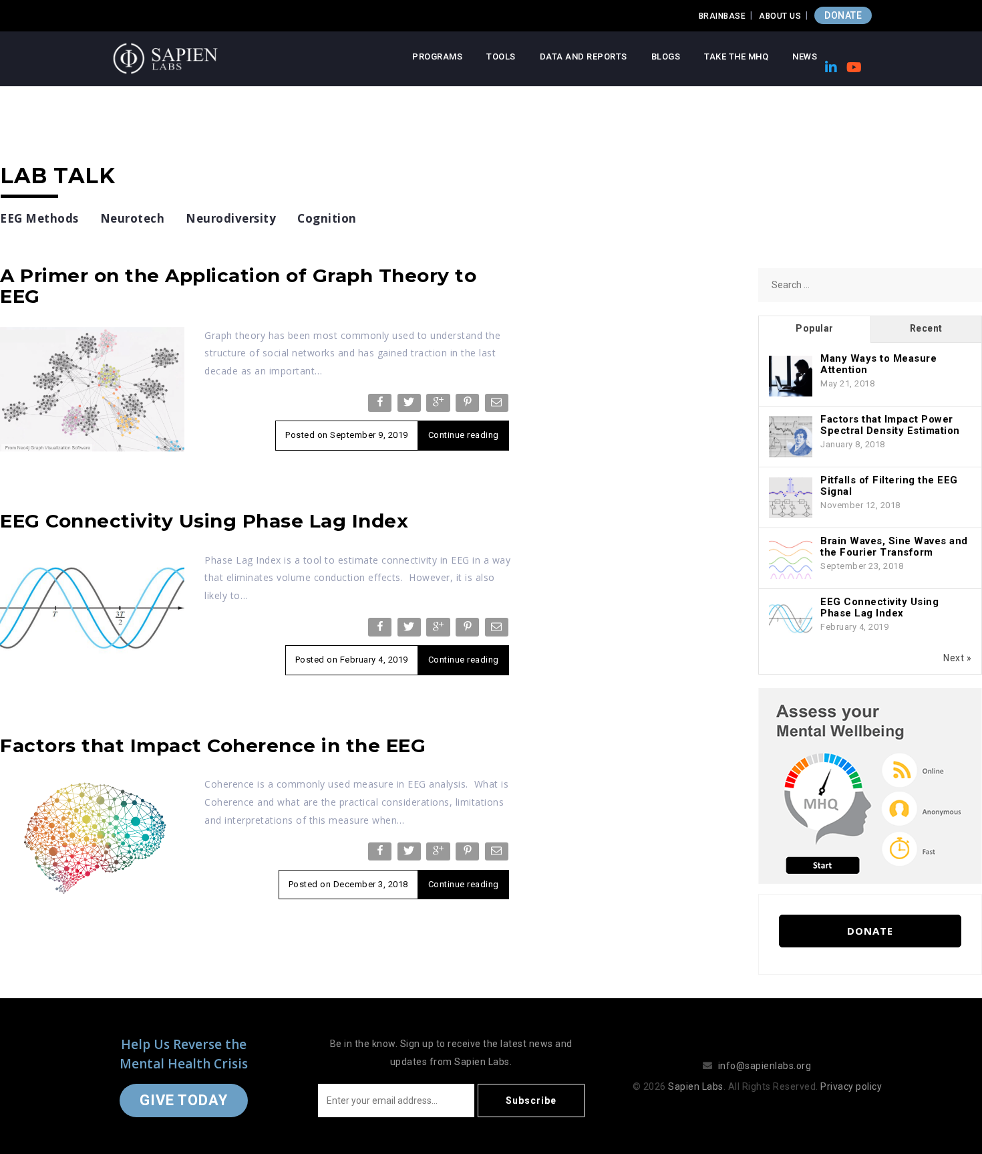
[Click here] (870, 785)
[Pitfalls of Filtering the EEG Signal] (790, 498)
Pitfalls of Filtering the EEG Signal (889, 485)
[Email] (498, 405)
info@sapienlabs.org (765, 1065)
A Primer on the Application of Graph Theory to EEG (238, 286)
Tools (501, 56)
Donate (870, 930)
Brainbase (722, 16)
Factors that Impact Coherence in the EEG (213, 745)
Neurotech (132, 218)
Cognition (327, 218)
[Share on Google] (439, 405)
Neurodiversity (231, 218)
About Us (780, 16)
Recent (926, 328)
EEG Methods (39, 218)
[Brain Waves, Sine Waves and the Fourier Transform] (790, 559)
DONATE (843, 15)
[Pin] (469, 405)
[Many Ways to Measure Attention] (790, 376)
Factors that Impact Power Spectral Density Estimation (890, 425)
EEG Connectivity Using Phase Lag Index (204, 520)
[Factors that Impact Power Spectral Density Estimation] (790, 437)
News (804, 56)
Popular (815, 328)
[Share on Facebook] (381, 405)
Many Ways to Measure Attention (878, 364)
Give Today (184, 1100)
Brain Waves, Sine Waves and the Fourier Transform (894, 546)
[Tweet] (410, 405)
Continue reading (463, 435)
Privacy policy (851, 1086)
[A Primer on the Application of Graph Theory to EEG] (92, 389)
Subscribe (531, 1100)
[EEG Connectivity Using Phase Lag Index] (92, 613)
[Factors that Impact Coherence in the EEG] (92, 837)
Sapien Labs (695, 1086)
